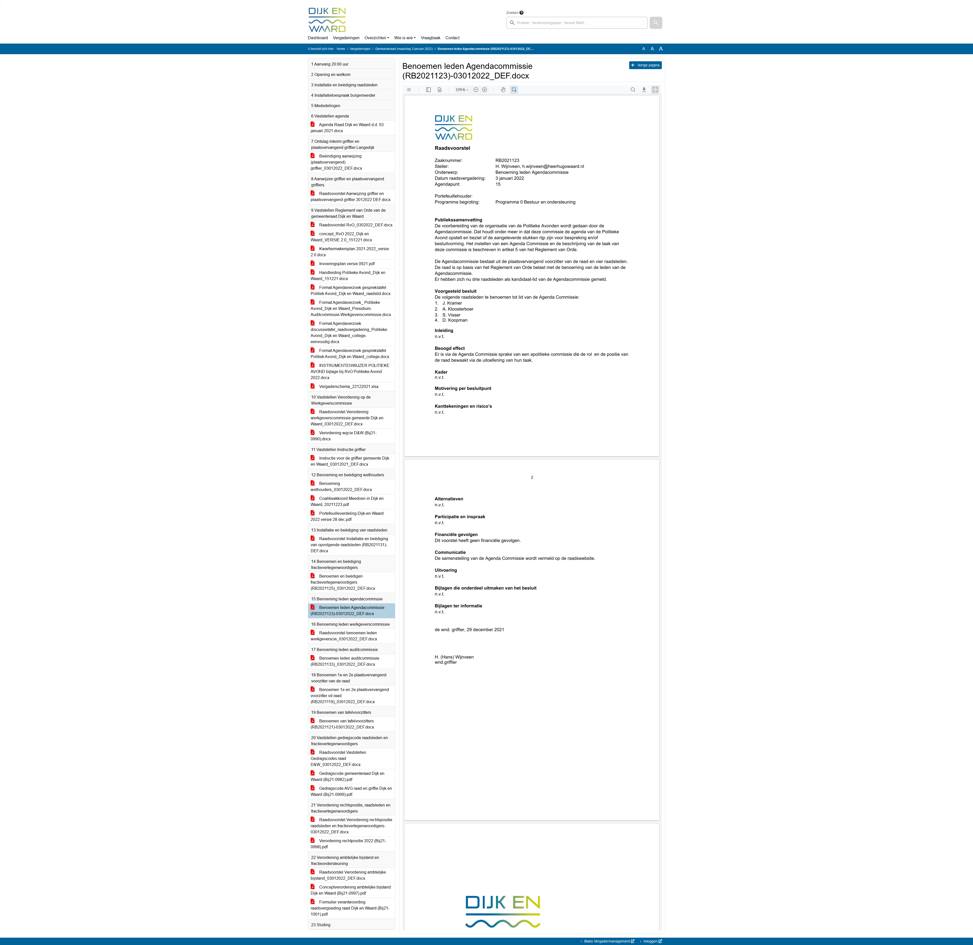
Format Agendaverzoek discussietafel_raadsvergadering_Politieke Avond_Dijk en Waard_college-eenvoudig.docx (349, 332)
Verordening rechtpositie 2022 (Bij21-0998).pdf (348, 844)
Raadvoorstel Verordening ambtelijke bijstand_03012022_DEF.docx (348, 875)
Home (341, 49)
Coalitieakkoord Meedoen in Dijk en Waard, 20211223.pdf (347, 501)
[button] (656, 23)
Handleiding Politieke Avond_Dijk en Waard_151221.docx (348, 275)
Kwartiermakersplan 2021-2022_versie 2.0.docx (350, 252)
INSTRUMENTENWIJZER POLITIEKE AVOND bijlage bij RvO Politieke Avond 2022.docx (350, 371)
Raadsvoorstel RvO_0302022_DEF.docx (355, 225)
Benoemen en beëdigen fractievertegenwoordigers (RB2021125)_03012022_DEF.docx (343, 582)
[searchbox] (577, 23)
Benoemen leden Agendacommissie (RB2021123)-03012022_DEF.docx (347, 610)
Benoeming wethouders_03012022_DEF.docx (341, 486)
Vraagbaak (430, 38)
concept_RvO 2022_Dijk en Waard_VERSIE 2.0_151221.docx (341, 237)
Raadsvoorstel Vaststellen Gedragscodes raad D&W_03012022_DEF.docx (338, 758)
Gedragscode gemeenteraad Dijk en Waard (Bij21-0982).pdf (347, 776)
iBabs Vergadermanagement (607, 941)
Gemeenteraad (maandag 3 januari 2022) (404, 49)
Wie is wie (403, 38)
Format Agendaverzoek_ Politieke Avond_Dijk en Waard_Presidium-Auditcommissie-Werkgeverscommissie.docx (351, 308)
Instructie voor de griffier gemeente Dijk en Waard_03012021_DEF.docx (350, 461)
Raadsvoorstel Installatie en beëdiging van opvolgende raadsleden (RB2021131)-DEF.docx (349, 545)
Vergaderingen (346, 38)
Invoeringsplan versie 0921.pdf (346, 264)
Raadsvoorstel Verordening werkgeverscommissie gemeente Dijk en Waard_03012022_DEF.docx (347, 418)
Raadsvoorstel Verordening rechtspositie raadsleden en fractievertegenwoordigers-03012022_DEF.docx (351, 826)
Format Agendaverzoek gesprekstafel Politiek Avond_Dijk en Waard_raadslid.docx (350, 290)
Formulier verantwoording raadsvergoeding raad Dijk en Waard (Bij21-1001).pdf (350, 908)
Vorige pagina (648, 65)
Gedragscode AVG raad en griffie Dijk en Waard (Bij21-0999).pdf (351, 791)
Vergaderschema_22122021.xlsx (348, 386)
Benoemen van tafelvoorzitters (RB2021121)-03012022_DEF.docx (342, 724)
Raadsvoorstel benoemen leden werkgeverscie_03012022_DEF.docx (344, 636)
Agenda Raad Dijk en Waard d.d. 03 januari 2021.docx (347, 128)
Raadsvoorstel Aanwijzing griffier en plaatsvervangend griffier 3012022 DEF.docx (350, 196)
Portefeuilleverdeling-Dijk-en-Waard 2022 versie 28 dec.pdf (347, 516)
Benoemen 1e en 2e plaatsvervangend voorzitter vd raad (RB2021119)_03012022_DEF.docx (350, 695)
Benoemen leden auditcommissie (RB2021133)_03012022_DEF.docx (345, 661)
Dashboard (318, 38)
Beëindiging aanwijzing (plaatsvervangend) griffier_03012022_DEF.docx (336, 162)
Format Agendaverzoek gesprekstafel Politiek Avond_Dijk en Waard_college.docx (350, 353)
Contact (452, 38)
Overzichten (375, 38)
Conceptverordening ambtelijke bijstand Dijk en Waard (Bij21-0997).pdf (351, 890)
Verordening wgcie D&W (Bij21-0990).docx (344, 436)
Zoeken (512, 13)
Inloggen (651, 941)
